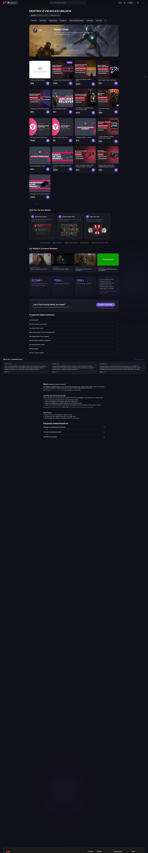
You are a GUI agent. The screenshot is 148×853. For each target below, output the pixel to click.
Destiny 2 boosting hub (56, 390)
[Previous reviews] (3, 368)
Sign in (130, 2)
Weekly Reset (53, 20)
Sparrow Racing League (77, 20)
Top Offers (43, 20)
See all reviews (139, 359)
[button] (40, 262)
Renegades (90, 20)
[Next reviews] (144, 368)
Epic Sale (99, 20)
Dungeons (63, 20)
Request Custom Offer (105, 304)
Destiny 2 (34, 20)
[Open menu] (143, 2)
